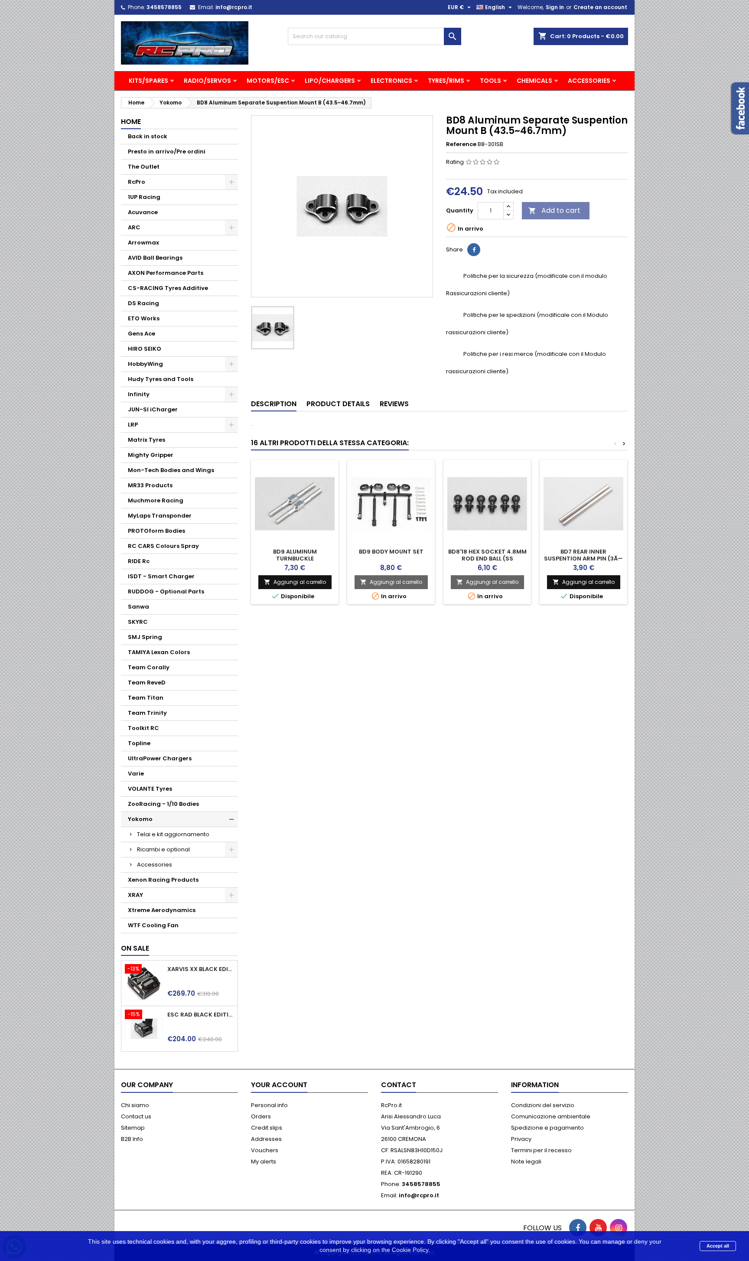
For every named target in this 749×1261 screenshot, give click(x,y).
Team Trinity (147, 713)
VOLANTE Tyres (150, 789)
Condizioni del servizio (542, 1105)
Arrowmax (143, 242)
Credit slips (266, 1128)
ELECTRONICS (391, 80)
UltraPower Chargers (160, 758)
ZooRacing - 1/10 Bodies (163, 804)
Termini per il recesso (541, 1150)
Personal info (269, 1105)
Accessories (154, 864)
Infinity (139, 394)
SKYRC (138, 622)
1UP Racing (144, 197)
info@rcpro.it (233, 7)
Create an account (600, 7)
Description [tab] (273, 404)
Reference (461, 144)
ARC (134, 227)
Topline (139, 743)
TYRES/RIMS (446, 80)
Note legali (526, 1161)
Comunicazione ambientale (550, 1116)
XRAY (135, 895)
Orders (261, 1116)
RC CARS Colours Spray (163, 546)
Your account (279, 1085)
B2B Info (132, 1139)
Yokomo (140, 819)
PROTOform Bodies (156, 531)
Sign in (555, 7)
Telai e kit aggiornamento (173, 834)
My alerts (263, 1161)
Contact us (136, 1116)
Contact (398, 1085)
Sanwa (138, 607)
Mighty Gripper (150, 455)
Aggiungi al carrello (295, 582)
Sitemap (133, 1128)
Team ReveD (147, 682)
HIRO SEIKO (144, 349)
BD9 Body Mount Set (391, 551)
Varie (136, 773)
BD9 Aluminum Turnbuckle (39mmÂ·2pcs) (295, 558)
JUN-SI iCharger (153, 409)
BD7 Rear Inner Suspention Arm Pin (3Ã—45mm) (583, 558)
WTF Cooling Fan (153, 925)
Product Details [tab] (338, 404)
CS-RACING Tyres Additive (168, 288)
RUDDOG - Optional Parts (166, 591)
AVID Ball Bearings (155, 258)
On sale (135, 948)
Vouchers (264, 1150)
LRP (133, 424)
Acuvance (143, 212)
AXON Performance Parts (165, 273)
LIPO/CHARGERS (330, 80)
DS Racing (143, 303)
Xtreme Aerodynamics (161, 910)
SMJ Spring (145, 637)
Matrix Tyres (146, 440)
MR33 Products (150, 485)
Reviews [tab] (394, 404)
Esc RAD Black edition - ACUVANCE (200, 1014)
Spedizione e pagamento (547, 1128)
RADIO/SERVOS (207, 80)
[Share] (473, 249)
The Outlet (144, 167)
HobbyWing (145, 364)
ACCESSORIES (589, 80)
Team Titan (145, 698)
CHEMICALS (534, 80)
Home (131, 122)
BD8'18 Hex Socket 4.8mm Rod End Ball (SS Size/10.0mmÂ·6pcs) (487, 558)
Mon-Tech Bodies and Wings (171, 470)
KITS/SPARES (148, 80)
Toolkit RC (143, 728)
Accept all (718, 1245)
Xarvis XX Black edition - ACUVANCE (200, 969)
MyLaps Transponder (160, 516)
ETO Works (144, 318)
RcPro (136, 182)
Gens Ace (141, 333)
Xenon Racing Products (163, 880)
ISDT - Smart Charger (161, 576)
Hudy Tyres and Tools (160, 379)
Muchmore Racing (155, 500)
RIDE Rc (139, 561)
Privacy (521, 1139)
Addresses (266, 1139)
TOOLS (490, 80)
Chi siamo (135, 1105)
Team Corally (148, 667)
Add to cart (554, 210)
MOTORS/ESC (268, 80)
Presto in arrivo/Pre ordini (166, 151)
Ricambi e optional (163, 849)
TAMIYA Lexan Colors (159, 652)
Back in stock (147, 136)
